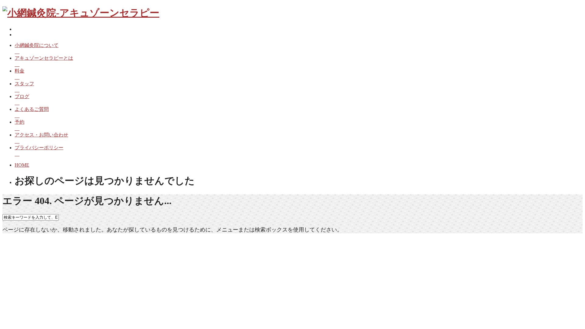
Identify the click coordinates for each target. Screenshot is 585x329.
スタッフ (24, 83)
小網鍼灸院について (36, 45)
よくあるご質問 (32, 109)
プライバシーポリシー (39, 147)
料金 (19, 70)
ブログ (22, 96)
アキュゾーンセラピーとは (44, 58)
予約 (19, 122)
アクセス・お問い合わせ (41, 134)
